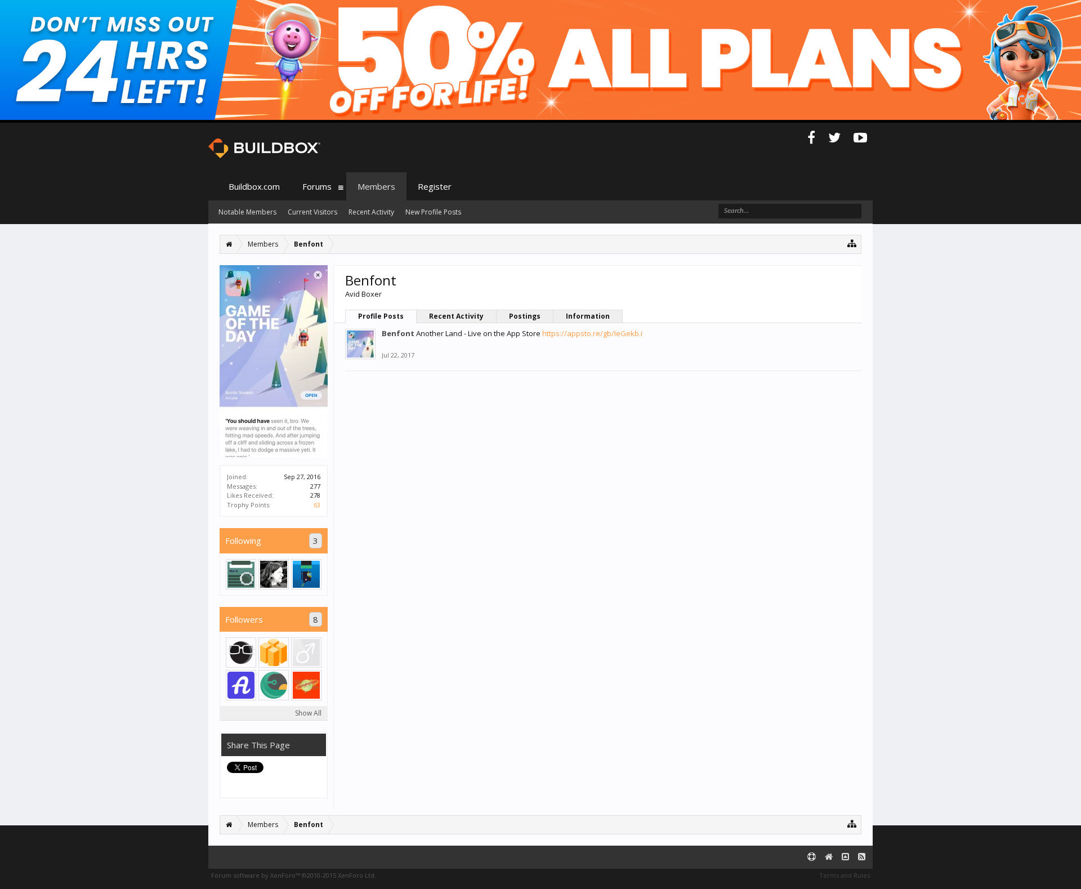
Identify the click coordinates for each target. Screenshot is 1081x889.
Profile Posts (381, 316)
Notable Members (247, 212)
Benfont (398, 333)
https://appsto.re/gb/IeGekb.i (592, 333)
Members (376, 186)
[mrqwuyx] (241, 685)
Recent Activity (456, 316)
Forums (317, 186)
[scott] (306, 685)
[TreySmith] (273, 574)
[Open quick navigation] (852, 243)
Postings (524, 316)
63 (317, 505)
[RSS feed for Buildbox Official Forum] (862, 857)
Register (435, 186)
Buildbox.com (254, 186)
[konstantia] (273, 652)
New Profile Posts (433, 212)
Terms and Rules (844, 875)
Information (588, 316)
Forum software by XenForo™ (293, 875)
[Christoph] (241, 574)
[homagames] (273, 685)
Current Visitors (312, 212)
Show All (308, 713)
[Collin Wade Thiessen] (241, 652)
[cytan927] (306, 652)
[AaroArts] (306, 574)
